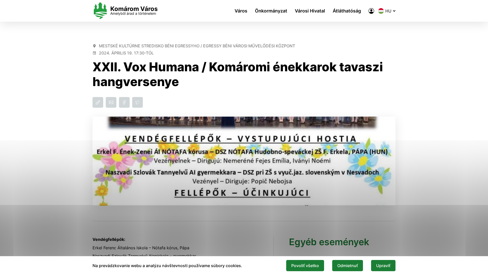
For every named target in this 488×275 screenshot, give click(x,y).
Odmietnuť (347, 265)
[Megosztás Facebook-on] (124, 102)
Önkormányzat (271, 10)
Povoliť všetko (305, 265)
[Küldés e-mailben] (111, 102)
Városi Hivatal (310, 10)
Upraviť (383, 265)
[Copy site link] (98, 102)
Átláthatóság (347, 10)
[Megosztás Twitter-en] (137, 102)
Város (241, 10)
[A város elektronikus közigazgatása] (371, 11)
